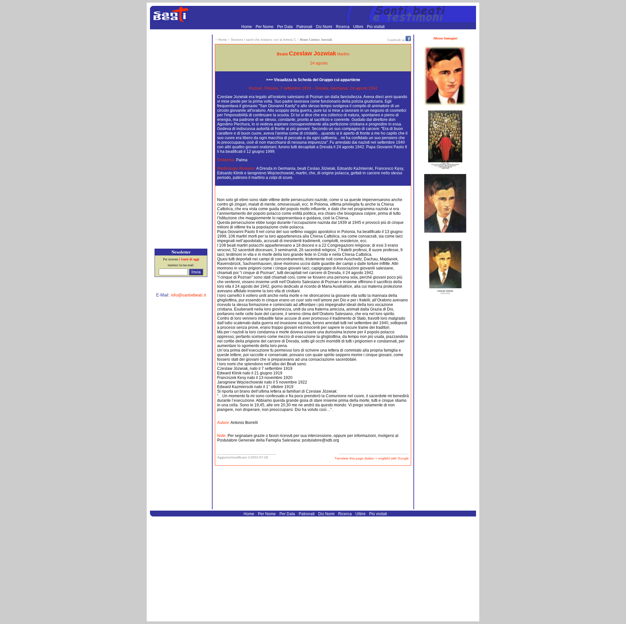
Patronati (304, 26)
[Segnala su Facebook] (408, 39)
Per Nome (265, 26)
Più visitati (376, 26)
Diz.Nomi (324, 26)
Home (247, 26)
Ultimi (358, 26)
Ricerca (343, 26)
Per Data (285, 26)
